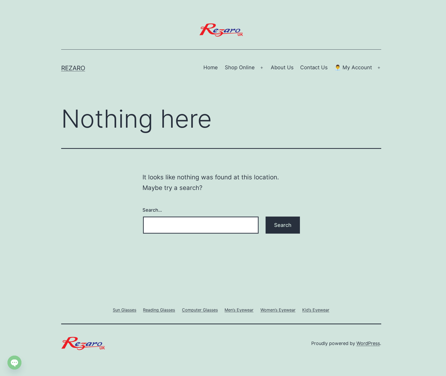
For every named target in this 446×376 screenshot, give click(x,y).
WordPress (368, 343)
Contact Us (314, 67)
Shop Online (240, 67)
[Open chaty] (14, 363)
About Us (282, 67)
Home (210, 67)
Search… (152, 210)
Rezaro (73, 68)
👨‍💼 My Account (353, 67)
